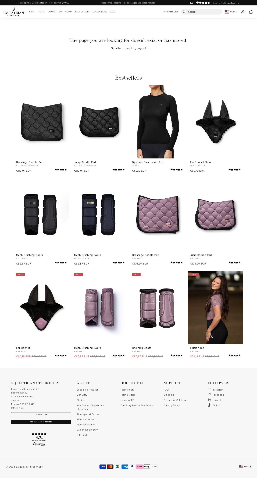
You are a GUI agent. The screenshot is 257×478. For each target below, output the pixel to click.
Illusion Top (197, 348)
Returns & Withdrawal (176, 400)
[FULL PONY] (215, 215)
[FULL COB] (41, 122)
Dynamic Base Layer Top (147, 162)
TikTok (216, 405)
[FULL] (215, 122)
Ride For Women (86, 424)
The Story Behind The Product (137, 405)
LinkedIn (217, 400)
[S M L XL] (41, 215)
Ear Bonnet (23, 348)
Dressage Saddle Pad (29, 162)
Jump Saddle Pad (85, 162)
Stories (81, 400)
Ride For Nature (85, 419)
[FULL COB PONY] (99, 122)
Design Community (87, 429)
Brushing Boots (141, 348)
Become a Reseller (87, 389)
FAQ (166, 389)
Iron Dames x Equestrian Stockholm (90, 407)
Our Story (82, 394)
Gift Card (82, 434)
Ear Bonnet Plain (200, 162)
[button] (201, 11)
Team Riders (127, 389)
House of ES (127, 400)
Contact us (41, 414)
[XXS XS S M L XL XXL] (157, 122)
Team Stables (127, 394)
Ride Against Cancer (88, 414)
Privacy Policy (172, 405)
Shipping (169, 394)
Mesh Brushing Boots (29, 255)
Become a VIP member (41, 422)
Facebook (218, 394)
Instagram (218, 389)
